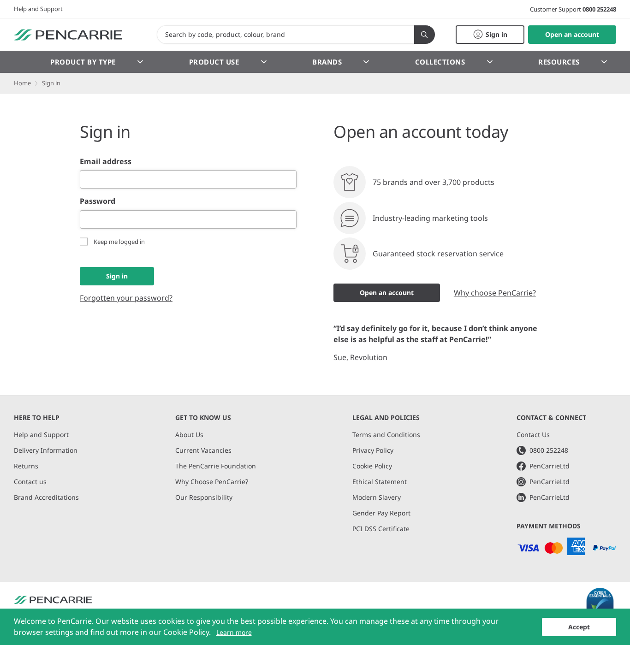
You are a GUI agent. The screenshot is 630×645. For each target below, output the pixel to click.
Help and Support (38, 9)
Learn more (234, 632)
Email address (105, 161)
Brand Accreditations (46, 497)
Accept (579, 626)
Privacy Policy (372, 450)
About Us (189, 434)
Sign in (117, 276)
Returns (26, 466)
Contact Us (533, 434)
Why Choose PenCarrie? (211, 481)
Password (97, 201)
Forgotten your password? (126, 298)
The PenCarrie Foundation (215, 466)
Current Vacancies (203, 450)
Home (22, 83)
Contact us (30, 481)
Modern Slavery (376, 497)
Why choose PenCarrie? (495, 293)
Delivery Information (45, 450)
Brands (327, 61)
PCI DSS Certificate (381, 528)
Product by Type (83, 61)
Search (424, 34)
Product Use (214, 61)
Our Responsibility (203, 497)
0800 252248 (599, 9)
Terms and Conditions (386, 434)
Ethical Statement (379, 481)
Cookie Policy (372, 466)
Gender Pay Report (381, 513)
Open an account (387, 292)
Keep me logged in (119, 241)
